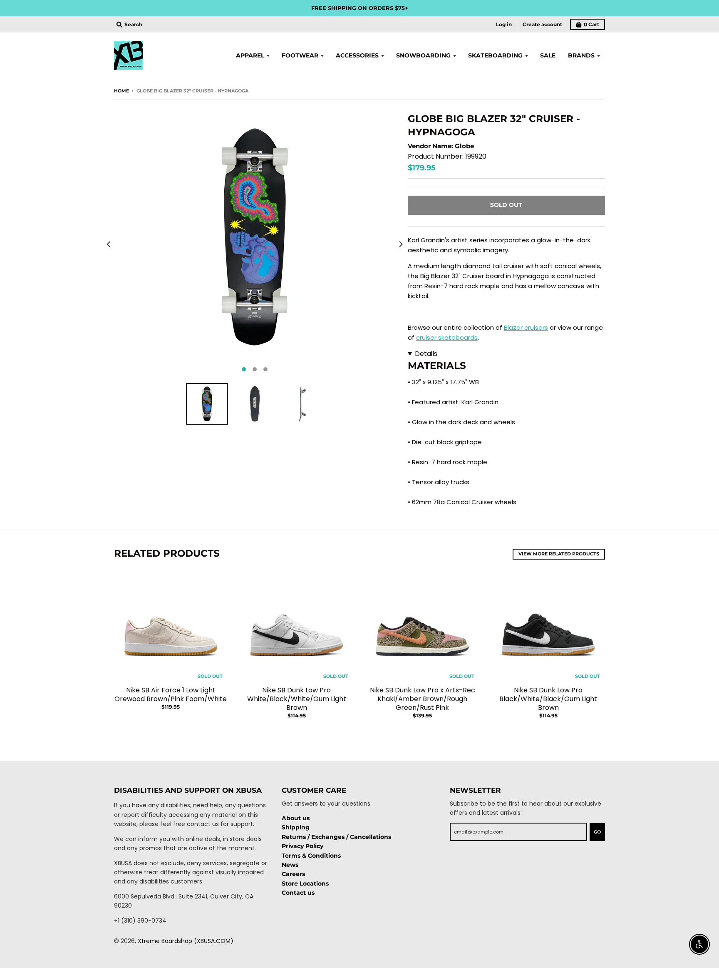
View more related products (558, 554)
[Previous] (109, 244)
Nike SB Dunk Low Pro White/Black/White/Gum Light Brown (296, 698)
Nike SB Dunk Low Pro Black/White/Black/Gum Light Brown (548, 698)
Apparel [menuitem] (250, 55)
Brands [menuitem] (581, 55)
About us (296, 818)
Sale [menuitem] (547, 55)
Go (597, 832)
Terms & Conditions (311, 855)
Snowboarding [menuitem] (423, 55)
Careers (293, 874)
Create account (542, 24)
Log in (504, 24)
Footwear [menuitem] (300, 55)
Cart (591, 24)
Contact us (298, 892)
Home (121, 91)
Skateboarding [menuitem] (495, 55)
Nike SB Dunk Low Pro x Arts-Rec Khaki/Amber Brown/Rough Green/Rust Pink (422, 698)
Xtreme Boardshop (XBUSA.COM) (185, 941)
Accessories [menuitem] (357, 55)
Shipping (296, 827)
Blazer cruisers (526, 327)
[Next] (400, 244)
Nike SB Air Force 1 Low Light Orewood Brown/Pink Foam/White (170, 694)
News (290, 864)
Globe (464, 146)
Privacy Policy (302, 846)
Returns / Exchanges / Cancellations (336, 837)
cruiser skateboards (447, 337)
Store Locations (305, 883)
